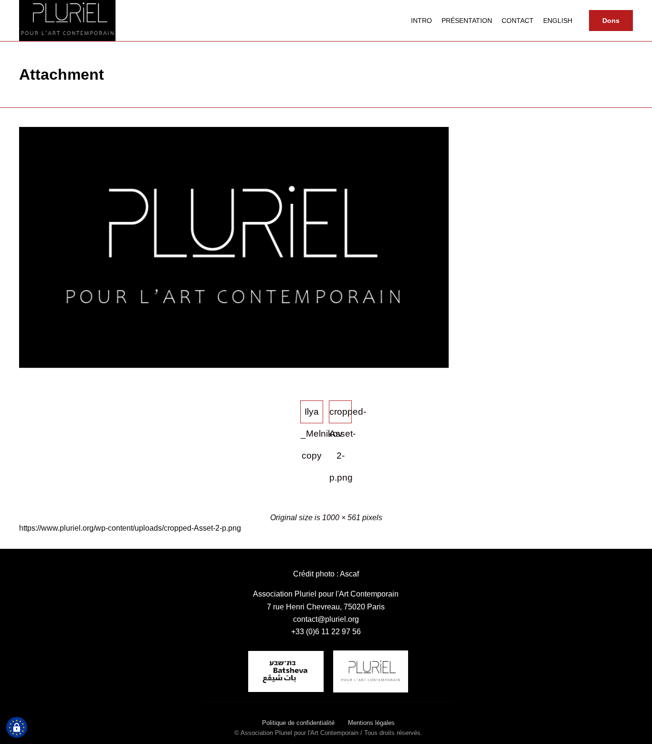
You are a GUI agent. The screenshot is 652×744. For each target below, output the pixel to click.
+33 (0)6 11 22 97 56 (326, 632)
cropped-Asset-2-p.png (340, 415)
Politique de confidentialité (298, 722)
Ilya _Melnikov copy (312, 415)
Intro (421, 20)
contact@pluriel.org (326, 619)
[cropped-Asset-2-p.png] (234, 365)
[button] (611, 20)
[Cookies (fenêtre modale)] (16, 728)
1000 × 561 (341, 517)
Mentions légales (371, 722)
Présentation (467, 20)
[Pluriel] (67, 20)
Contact (518, 20)
